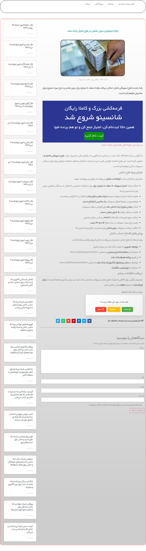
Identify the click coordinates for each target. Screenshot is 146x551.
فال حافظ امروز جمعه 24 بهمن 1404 (22, 26)
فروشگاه (111, 4)
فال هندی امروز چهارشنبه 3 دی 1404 (21, 46)
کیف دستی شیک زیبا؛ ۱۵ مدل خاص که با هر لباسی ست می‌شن (20, 529)
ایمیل (142, 387)
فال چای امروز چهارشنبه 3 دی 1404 (20, 163)
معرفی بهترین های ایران (126, 4)
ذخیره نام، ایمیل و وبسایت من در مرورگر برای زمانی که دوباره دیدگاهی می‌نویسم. (116, 405)
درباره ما (87, 4)
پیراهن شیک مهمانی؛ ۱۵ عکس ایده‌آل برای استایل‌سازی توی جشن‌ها (22, 507)
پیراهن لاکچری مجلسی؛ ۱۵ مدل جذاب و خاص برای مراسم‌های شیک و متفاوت (21, 350)
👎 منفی (101, 309)
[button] (89, 321)
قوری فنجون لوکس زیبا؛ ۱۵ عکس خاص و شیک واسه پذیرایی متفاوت (21, 327)
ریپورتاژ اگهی (99, 4)
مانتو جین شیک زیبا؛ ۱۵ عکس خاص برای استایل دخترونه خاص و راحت (22, 305)
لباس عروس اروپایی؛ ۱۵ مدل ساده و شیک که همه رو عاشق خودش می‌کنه (21, 417)
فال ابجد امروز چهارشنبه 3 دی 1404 (20, 124)
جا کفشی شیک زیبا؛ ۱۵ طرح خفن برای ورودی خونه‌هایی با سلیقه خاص (20, 372)
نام (142, 377)
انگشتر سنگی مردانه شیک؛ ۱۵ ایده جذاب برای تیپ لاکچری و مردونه (20, 484)
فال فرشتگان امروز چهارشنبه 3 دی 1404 (20, 66)
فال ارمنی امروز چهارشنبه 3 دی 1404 (21, 144)
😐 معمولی (114, 309)
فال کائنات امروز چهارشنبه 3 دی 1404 (21, 203)
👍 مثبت (127, 309)
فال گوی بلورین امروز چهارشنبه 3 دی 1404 (24, 105)
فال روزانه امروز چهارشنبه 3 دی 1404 (21, 261)
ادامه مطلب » (29, 34)
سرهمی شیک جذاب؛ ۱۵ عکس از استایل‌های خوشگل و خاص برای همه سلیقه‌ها (20, 462)
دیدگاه (141, 348)
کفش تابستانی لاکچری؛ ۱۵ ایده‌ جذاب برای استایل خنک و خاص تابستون (20, 282)
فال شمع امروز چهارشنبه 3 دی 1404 (21, 85)
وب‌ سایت (141, 396)
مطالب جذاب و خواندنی (83, 80)
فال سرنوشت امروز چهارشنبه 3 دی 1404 (20, 183)
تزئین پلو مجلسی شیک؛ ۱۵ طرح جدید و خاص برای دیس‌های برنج (21, 439)
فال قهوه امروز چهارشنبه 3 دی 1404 (21, 222)
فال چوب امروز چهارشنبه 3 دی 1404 (21, 242)
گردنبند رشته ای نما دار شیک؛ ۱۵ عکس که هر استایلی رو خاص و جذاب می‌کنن (20, 394)
